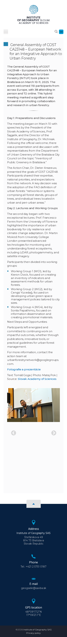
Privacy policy (33, 633)
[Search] (56, 31)
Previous (12, 432)
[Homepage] (33, 10)
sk (61, 31)
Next (52, 432)
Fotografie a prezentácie (24, 369)
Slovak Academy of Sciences (37, 379)
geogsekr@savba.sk (33, 588)
